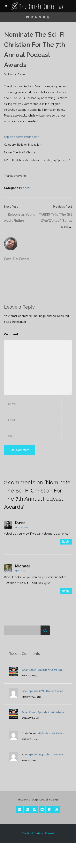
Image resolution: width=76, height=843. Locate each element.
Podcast (26, 188)
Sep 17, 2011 (21, 571)
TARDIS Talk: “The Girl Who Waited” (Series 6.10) (55, 221)
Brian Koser (29, 669)
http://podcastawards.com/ (21, 136)
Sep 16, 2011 (21, 527)
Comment (11, 334)
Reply (66, 541)
